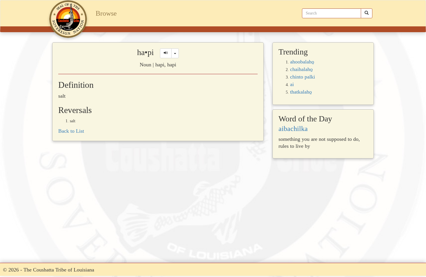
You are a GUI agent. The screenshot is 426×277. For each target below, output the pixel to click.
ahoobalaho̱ (302, 62)
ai (292, 84)
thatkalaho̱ (301, 92)
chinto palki (302, 77)
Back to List (71, 131)
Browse (106, 13)
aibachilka (293, 128)
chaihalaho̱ (301, 69)
